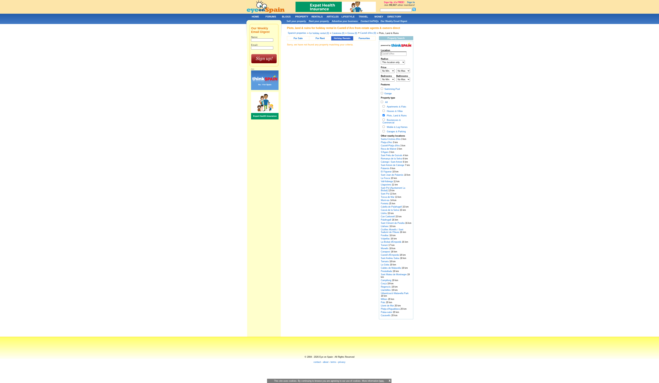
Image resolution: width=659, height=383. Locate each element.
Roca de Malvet (389, 149)
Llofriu (384, 213)
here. (381, 381)
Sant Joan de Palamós (392, 175)
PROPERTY (301, 16)
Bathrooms (402, 76)
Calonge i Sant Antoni (392, 162)
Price (383, 67)
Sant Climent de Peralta (393, 223)
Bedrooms (386, 76)
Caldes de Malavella (391, 268)
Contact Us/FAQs (370, 21)
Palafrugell (386, 219)
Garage (387, 93)
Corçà (384, 283)
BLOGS (286, 16)
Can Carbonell (388, 216)
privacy (341, 362)
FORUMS (270, 16)
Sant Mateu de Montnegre (394, 274)
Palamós (385, 168)
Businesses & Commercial (392, 121)
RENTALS (317, 16)
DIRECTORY (394, 16)
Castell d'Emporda (390, 255)
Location (385, 50)
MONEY (378, 16)
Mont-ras (385, 200)
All (386, 102)
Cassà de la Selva (390, 210)
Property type (388, 97)
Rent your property (319, 21)
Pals (383, 302)
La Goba (385, 264)
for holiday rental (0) (319, 33)
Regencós (386, 286)
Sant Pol (385, 193)
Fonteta (385, 203)
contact (317, 362)
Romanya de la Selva (392, 158)
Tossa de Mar (388, 197)
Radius (384, 59)
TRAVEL (363, 16)
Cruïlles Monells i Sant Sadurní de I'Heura (392, 230)
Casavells (386, 315)
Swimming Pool (391, 89)
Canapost (386, 251)
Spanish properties (297, 33)
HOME (255, 16)
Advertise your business (345, 21)
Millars (384, 299)
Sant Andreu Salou (390, 258)
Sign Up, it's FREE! (394, 2)
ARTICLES (333, 16)
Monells (385, 248)
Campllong (386, 280)
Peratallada (387, 271)
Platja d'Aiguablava (390, 309)
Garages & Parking (395, 131)
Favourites (364, 38)
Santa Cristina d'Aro (391, 139)
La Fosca (386, 178)
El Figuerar (386, 171)
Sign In (411, 2)
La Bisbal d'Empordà (391, 242)
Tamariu (385, 261)
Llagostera (386, 184)
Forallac (385, 235)
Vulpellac (386, 238)
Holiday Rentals (342, 38)
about (325, 362)
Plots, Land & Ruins (396, 115)
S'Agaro (385, 152)
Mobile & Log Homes (396, 127)
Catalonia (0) (338, 33)
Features (385, 84)
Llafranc (385, 226)
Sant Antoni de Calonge (393, 165)
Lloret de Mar (388, 305)
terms (333, 362)
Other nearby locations (393, 136)
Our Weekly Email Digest (394, 21)
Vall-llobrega (387, 181)
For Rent (320, 38)
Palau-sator (387, 312)
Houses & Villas (394, 111)
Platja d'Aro (387, 142)
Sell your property (296, 21)
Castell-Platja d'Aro (390, 145)
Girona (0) (352, 33)
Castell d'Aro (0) (368, 33)
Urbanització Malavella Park (395, 293)
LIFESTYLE (348, 16)
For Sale (298, 38)
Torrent (384, 245)
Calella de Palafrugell (391, 206)
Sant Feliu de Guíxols (392, 155)
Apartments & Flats (395, 106)
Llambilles (386, 290)
